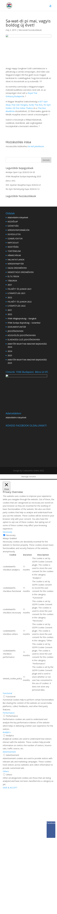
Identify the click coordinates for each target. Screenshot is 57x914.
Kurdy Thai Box (35, 105)
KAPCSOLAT (13, 242)
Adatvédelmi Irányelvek (16, 417)
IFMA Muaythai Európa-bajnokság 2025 (23, 176)
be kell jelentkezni (36, 146)
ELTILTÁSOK (13, 276)
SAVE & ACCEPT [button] (10, 787)
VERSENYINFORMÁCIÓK (18, 230)
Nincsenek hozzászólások (30, 30)
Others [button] (6, 771)
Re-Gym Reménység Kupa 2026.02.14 (22, 189)
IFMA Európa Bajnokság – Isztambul (24, 322)
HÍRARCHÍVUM (14, 255)
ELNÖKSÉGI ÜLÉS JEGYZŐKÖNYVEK (24, 339)
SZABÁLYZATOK (15, 238)
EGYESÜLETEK (14, 234)
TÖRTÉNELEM (14, 251)
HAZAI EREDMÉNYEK (17, 268)
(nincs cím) (10, 180)
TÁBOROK (12, 280)
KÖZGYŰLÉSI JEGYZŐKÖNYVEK (22, 335)
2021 (10, 284)
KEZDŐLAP (13, 221)
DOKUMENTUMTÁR (17, 327)
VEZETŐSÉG (13, 247)
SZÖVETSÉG (13, 226)
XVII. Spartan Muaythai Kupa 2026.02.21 (23, 185)
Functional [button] (7, 693)
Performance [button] (9, 713)
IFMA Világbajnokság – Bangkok (22, 318)
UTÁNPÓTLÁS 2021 (16, 293)
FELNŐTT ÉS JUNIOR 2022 (20, 301)
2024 (10, 351)
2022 (10, 297)
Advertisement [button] (9, 751)
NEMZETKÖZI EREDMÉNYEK (21, 272)
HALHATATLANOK (16, 259)
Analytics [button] (7, 732)
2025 (10, 355)
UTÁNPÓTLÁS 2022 (16, 305)
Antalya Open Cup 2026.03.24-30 (20, 172)
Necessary (10, 535)
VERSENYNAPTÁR (16, 263)
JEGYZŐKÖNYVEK (15, 331)
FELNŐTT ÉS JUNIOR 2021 (20, 289)
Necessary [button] (7, 532)
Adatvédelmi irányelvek (18, 217)
